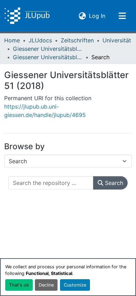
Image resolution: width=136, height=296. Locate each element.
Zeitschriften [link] (77, 40)
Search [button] (113, 182)
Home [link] (12, 40)
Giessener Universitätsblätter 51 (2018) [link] (48, 57)
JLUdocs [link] (40, 40)
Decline (46, 285)
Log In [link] (97, 15)
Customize (75, 285)
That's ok (19, 285)
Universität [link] (117, 40)
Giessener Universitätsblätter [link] (48, 48)
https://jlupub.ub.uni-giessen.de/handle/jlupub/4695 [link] (45, 110)
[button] (27, 16)
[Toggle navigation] (122, 15)
